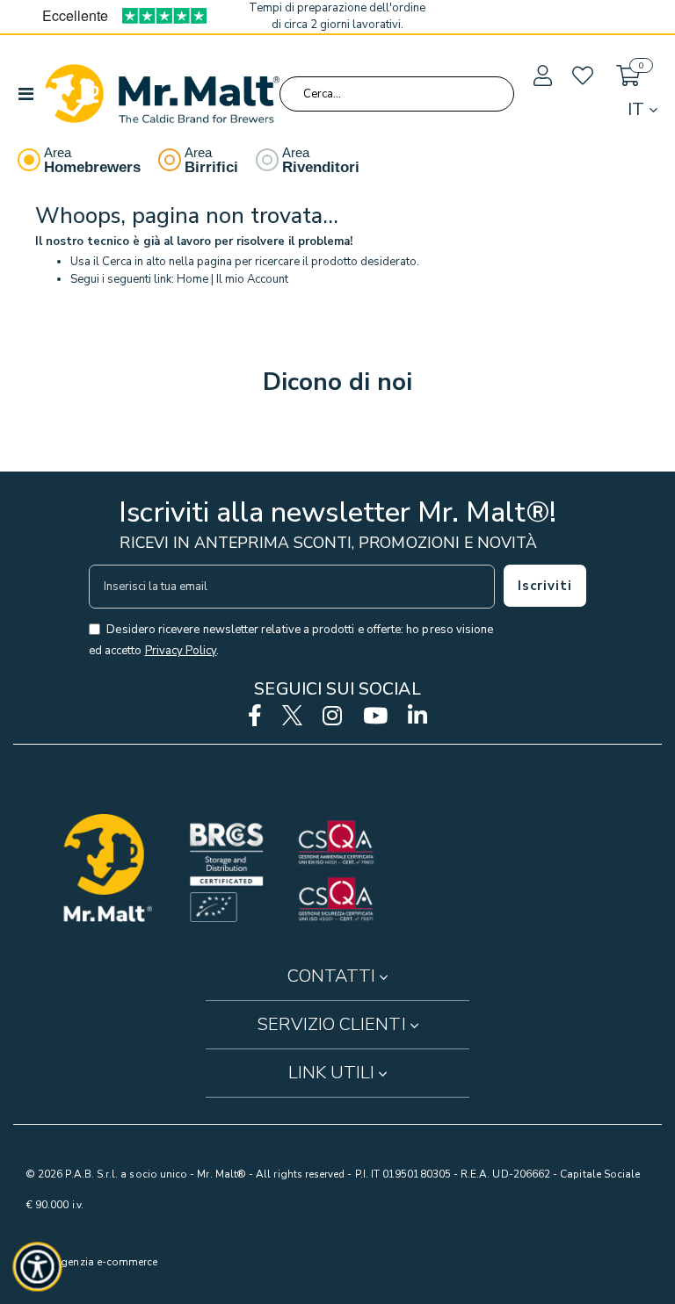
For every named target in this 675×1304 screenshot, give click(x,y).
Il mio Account (252, 279)
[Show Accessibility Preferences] (38, 1267)
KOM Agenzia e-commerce (91, 1262)
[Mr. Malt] (162, 93)
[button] (541, 76)
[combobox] (396, 94)
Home (192, 279)
